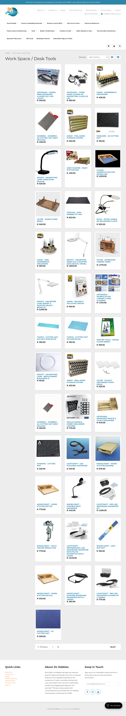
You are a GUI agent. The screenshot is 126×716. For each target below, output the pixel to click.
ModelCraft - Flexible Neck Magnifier (74, 506)
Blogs (63, 10)
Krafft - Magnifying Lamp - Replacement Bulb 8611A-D (47, 376)
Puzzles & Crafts (65, 31)
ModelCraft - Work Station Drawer (107, 465)
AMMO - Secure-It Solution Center (75, 302)
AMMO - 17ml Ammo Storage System (76, 137)
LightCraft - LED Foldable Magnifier (77, 465)
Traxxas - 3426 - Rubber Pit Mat (74, 213)
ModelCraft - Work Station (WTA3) (47, 505)
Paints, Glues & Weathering (16, 31)
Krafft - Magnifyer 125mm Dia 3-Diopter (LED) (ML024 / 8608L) (77, 262)
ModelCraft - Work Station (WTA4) (47, 594)
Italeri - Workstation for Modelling (106, 172)
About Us (40, 10)
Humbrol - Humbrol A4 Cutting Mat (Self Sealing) (47, 424)
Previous (43, 647)
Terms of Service (75, 10)
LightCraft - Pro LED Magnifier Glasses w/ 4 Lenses (107, 595)
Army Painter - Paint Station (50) (77, 169)
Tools (33, 31)
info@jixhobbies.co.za (112, 14)
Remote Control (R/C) (54, 23)
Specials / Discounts (14, 38)
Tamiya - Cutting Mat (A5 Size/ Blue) (77, 338)
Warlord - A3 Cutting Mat (108, 137)
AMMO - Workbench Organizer (107, 93)
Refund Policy (91, 10)
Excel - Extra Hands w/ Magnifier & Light (107, 220)
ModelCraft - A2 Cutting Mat (45, 632)
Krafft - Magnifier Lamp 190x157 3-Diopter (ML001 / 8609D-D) (46, 304)
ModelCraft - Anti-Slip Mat (106, 547)
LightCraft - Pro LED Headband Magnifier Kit (107, 506)
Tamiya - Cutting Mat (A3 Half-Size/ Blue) (47, 338)
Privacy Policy (106, 10)
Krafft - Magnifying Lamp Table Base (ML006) (47, 179)
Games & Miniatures (92, 23)
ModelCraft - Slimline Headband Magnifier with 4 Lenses (76, 596)
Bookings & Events (43, 38)
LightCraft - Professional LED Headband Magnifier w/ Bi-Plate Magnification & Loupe (77, 551)
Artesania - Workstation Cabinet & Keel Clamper (104, 297)
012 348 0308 (92, 14)
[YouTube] (98, 691)
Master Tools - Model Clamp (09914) (108, 341)
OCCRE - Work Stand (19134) (47, 220)
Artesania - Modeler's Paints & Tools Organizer (106, 418)
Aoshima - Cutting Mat (46, 465)
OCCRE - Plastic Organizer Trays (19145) (105, 382)
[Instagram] (92, 691)
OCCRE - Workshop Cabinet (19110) (106, 261)
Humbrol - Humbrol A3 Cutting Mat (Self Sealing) (47, 138)
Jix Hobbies (56, 709)
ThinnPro (76, 709)
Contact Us (52, 10)
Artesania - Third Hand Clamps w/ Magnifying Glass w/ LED (77, 95)
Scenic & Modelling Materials (31, 23)
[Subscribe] (118, 684)
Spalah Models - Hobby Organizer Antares (76, 424)
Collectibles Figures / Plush (62, 38)
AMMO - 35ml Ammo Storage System (76, 381)
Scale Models (11, 23)
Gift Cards (29, 38)
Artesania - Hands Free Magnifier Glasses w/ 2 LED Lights (46, 95)
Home (7, 53)
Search (118, 10)
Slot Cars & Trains (73, 23)
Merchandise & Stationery (106, 31)
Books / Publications (47, 31)
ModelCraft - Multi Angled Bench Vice (47, 547)
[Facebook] (87, 691)
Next (112, 647)
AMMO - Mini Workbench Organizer (43, 262)
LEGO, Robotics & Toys (84, 31)
